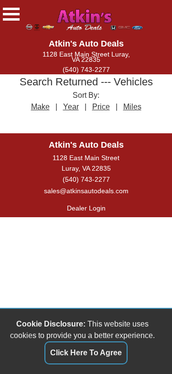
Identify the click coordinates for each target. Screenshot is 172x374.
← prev (59, 121)
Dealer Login (86, 208)
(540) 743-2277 (86, 69)
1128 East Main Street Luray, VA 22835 (86, 57)
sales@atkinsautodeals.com (86, 191)
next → (113, 121)
